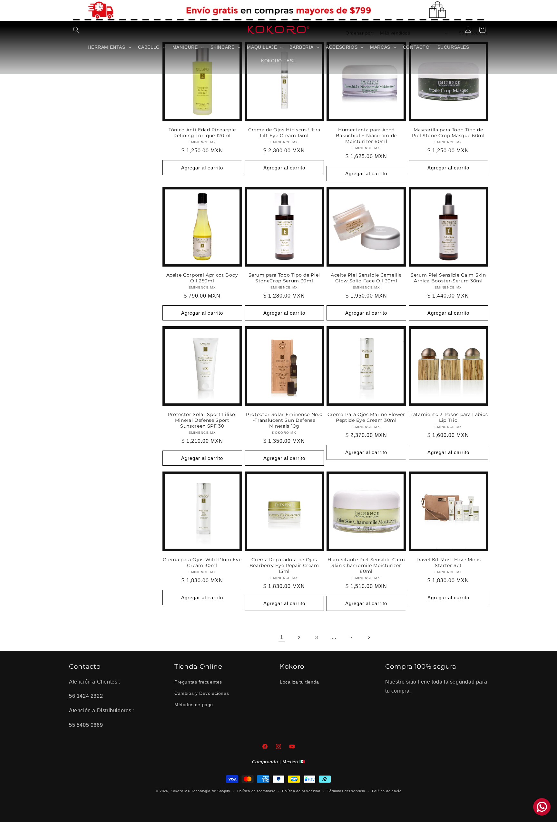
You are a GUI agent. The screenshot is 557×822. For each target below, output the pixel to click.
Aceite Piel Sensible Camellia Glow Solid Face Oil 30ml (366, 278)
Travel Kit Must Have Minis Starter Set (448, 562)
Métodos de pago (193, 704)
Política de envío (387, 791)
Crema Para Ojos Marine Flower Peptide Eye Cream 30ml (366, 417)
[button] (76, 30)
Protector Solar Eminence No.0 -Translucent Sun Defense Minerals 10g (284, 420)
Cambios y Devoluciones (201, 693)
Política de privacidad (301, 791)
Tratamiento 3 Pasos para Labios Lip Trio (448, 417)
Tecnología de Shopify (210, 791)
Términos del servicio (346, 791)
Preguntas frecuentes (198, 682)
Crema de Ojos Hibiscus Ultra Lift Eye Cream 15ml (284, 132)
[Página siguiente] (369, 637)
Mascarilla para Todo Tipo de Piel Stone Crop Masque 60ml (448, 132)
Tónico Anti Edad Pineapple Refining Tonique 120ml (202, 132)
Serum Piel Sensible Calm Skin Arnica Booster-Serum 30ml (448, 278)
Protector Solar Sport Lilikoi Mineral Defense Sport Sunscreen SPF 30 (202, 420)
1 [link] (281, 637)
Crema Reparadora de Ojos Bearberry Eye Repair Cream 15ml (284, 565)
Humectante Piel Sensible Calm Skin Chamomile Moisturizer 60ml (366, 565)
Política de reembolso (256, 791)
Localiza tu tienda (299, 682)
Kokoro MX (180, 791)
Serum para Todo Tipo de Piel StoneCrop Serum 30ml (284, 278)
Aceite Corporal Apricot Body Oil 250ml (202, 278)
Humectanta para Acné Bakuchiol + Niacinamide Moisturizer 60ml (366, 135)
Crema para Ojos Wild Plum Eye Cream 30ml (202, 562)
